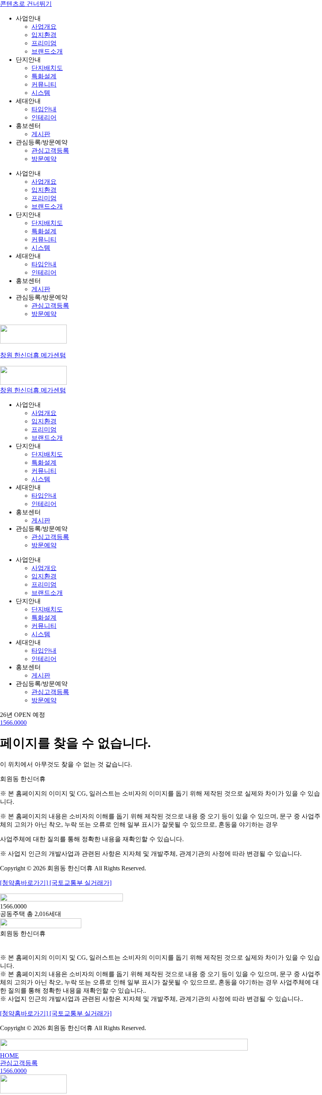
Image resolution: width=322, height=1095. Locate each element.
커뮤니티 (44, 84)
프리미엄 (44, 43)
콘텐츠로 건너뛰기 (26, 3)
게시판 (40, 134)
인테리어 (44, 117)
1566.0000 (13, 722)
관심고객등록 (50, 150)
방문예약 (44, 158)
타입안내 (44, 109)
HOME (9, 1055)
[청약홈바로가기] (24, 882)
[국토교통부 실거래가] (80, 882)
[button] (22, 714)
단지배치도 (47, 68)
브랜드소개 (47, 51)
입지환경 (44, 34)
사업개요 (44, 26)
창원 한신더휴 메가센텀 (33, 355)
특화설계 (44, 76)
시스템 (40, 92)
